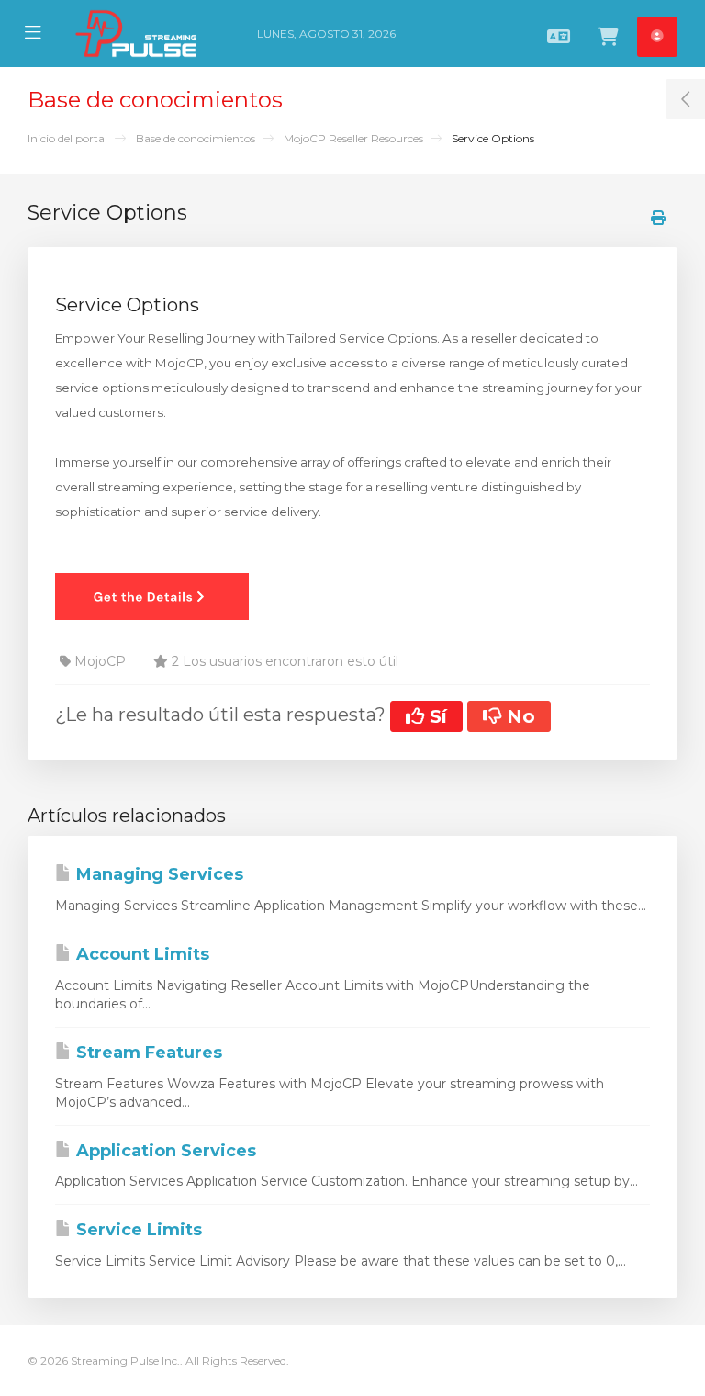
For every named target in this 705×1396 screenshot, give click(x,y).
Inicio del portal (67, 138)
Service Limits (137, 1230)
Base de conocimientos (195, 138)
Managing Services (157, 874)
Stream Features (147, 1052)
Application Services (164, 1151)
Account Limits (140, 954)
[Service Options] (152, 595)
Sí (435, 716)
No (518, 716)
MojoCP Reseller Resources (353, 138)
